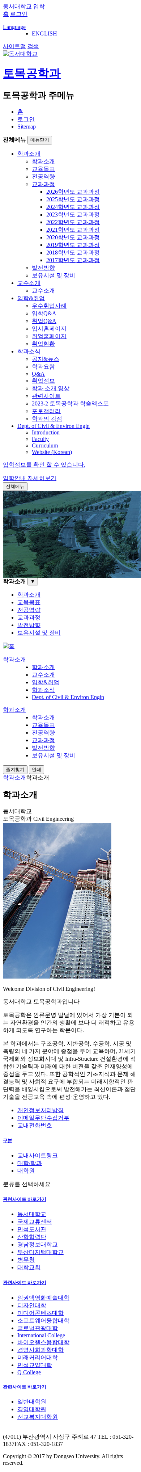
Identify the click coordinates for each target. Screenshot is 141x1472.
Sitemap (26, 126)
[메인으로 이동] (8, 646)
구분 (7, 1140)
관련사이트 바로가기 (24, 1199)
